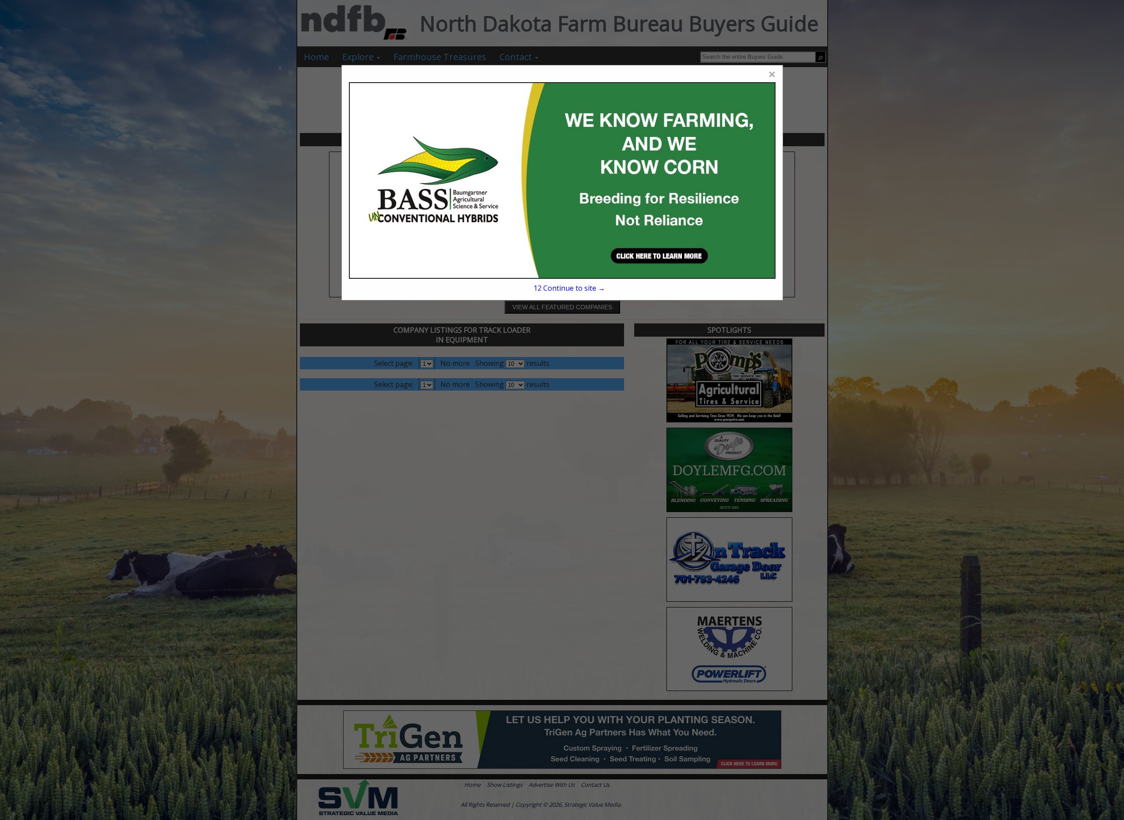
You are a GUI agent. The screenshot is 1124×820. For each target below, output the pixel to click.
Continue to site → (569, 288)
